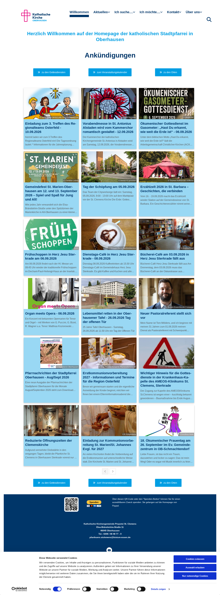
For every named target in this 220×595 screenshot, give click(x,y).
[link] (101, 13)
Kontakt (173, 12)
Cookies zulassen (195, 559)
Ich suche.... (123, 12)
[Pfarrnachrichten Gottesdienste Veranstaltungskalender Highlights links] (109, 13)
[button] (51, 72)
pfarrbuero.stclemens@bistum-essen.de (110, 537)
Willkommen (79, 12)
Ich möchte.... (150, 12)
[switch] (86, 589)
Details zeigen (158, 589)
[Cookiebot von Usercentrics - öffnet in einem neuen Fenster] (19, 589)
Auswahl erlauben (195, 567)
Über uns (193, 12)
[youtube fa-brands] (109, 550)
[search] (209, 19)
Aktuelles (100, 12)
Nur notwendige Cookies (195, 576)
